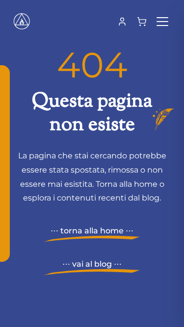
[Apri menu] (162, 21)
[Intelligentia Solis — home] (21, 21)
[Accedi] (122, 21)
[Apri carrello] (142, 21)
